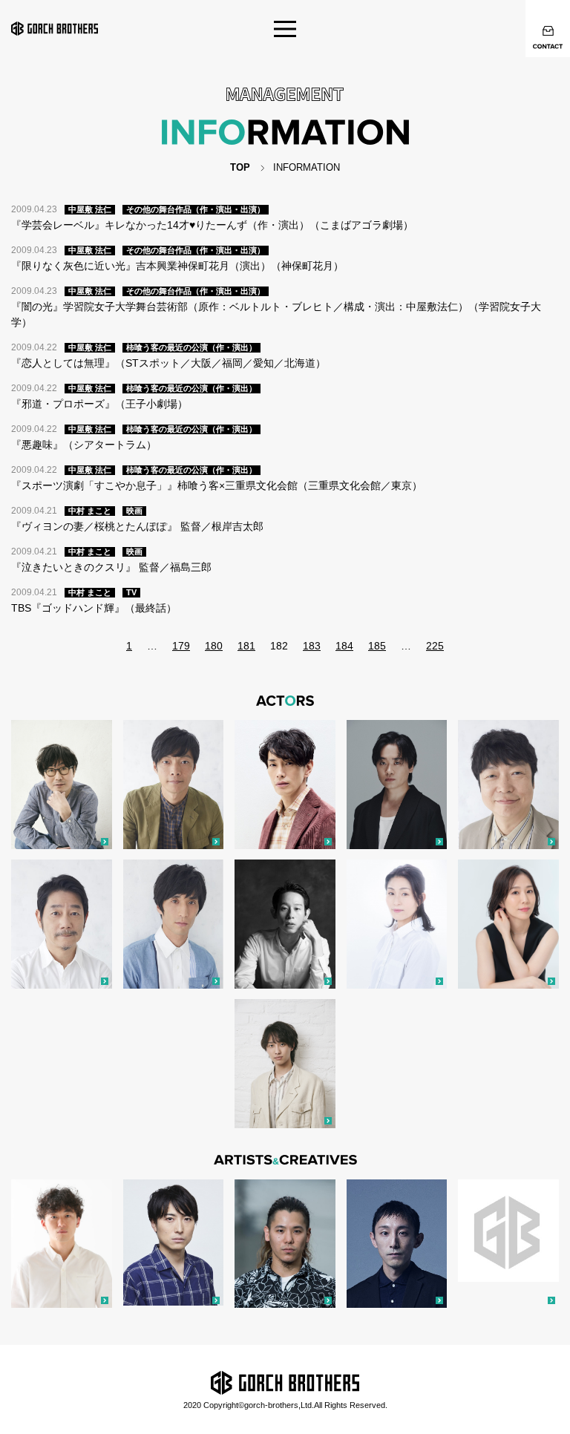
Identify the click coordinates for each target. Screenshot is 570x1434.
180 (214, 646)
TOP (240, 167)
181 (246, 646)
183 (312, 646)
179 (181, 646)
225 (435, 646)
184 (344, 646)
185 (377, 646)
